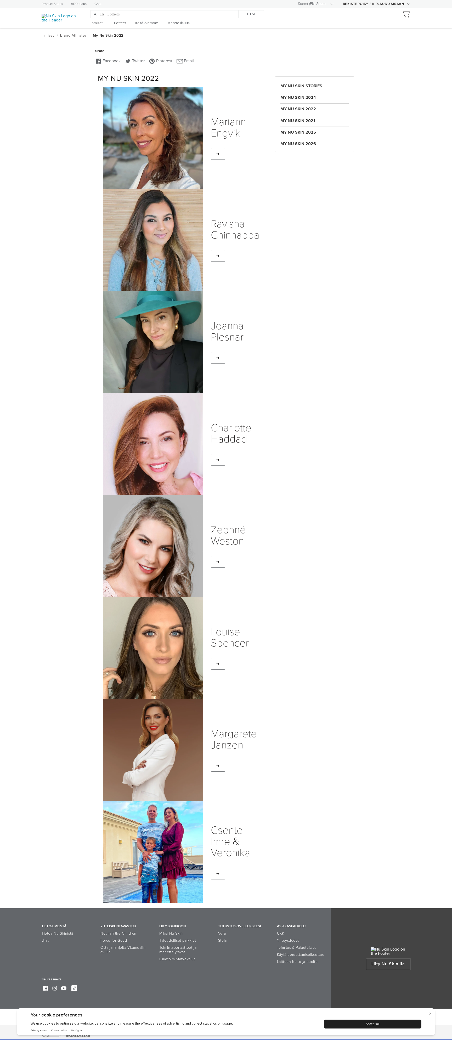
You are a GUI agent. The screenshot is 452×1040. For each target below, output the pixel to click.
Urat (45, 940)
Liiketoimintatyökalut (177, 959)
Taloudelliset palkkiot (177, 940)
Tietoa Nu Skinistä (57, 933)
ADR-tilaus (79, 4)
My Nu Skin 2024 (298, 97)
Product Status (52, 4)
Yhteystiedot (288, 940)
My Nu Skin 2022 (298, 109)
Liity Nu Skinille (388, 964)
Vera (222, 933)
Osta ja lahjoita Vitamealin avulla (122, 949)
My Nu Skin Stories (301, 86)
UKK (280, 933)
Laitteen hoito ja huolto (297, 961)
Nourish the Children (118, 933)
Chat (97, 4)
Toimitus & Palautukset (296, 947)
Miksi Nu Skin (171, 933)
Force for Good (113, 940)
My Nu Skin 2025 (298, 132)
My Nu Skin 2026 (298, 143)
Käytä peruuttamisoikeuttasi (301, 954)
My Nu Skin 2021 (297, 120)
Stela (222, 940)
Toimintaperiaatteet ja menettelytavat (177, 949)
